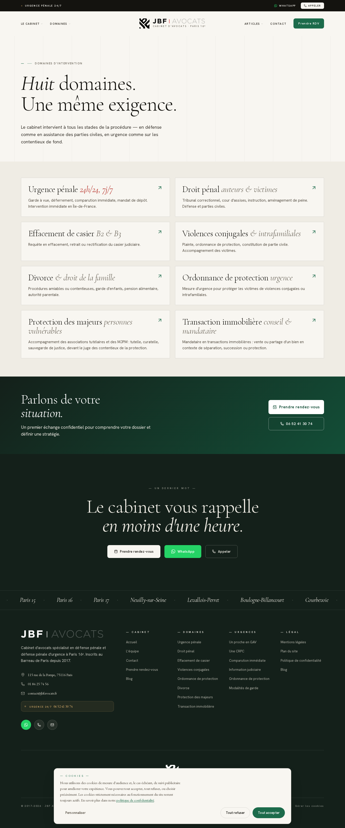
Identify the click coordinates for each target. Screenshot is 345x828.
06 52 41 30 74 (299, 423)
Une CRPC (236, 651)
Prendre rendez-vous (299, 407)
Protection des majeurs (195, 697)
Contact (278, 23)
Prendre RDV (308, 23)
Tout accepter (269, 813)
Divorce (183, 688)
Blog (129, 679)
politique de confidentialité (135, 800)
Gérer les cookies (309, 806)
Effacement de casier (194, 660)
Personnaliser (75, 813)
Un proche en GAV (243, 642)
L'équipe (132, 651)
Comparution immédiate (247, 660)
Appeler (314, 5)
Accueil (131, 642)
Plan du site (289, 651)
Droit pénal (186, 651)
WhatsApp (287, 5)
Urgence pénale (189, 642)
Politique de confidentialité (301, 660)
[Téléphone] (39, 725)
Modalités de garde (243, 688)
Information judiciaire (245, 669)
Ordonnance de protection (198, 679)
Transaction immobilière (196, 706)
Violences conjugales (193, 669)
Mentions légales (293, 642)
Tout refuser (235, 813)
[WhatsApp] (26, 725)
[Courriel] (52, 725)
